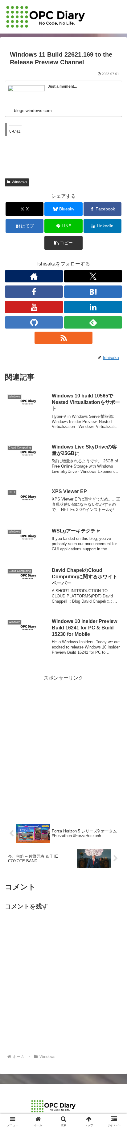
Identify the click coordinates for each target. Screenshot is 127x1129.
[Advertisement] (63, 746)
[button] (63, 243)
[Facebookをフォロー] (34, 291)
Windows (19, 182)
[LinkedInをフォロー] (93, 307)
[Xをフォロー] (93, 276)
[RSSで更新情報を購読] (63, 338)
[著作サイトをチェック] (34, 276)
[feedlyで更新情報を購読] (93, 322)
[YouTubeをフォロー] (34, 307)
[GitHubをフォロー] (34, 322)
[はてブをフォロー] (93, 291)
